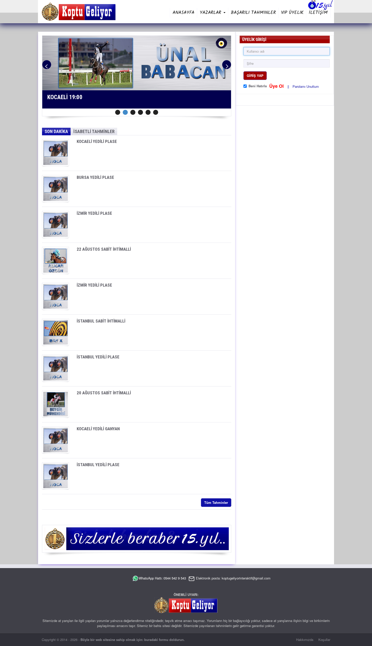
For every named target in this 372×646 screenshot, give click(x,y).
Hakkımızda (304, 639)
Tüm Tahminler (216, 502)
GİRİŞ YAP (255, 75)
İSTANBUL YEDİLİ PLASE (98, 356)
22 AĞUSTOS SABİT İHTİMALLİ (104, 249)
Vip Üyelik (292, 12)
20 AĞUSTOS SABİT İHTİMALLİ (104, 392)
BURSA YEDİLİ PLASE (95, 177)
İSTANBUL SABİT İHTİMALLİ (101, 321)
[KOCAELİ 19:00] (136, 62)
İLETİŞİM (318, 12)
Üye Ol (277, 86)
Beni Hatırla (258, 85)
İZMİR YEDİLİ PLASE (94, 213)
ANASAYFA (183, 12)
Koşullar (324, 639)
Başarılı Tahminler (253, 12)
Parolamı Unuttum (306, 86)
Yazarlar (211, 12)
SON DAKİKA (56, 131)
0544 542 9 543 (174, 578)
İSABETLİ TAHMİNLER (94, 131)
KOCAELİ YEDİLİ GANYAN (98, 428)
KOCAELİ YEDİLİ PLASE (97, 141)
